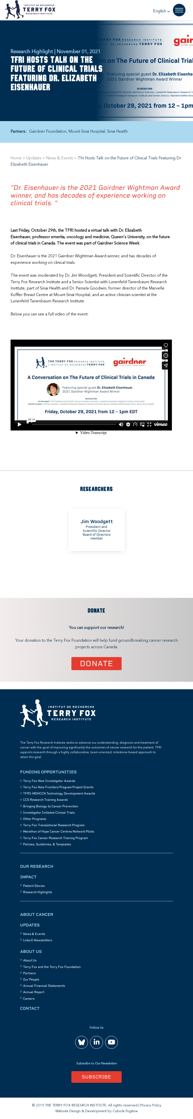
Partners (29, 973)
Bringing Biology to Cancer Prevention (50, 806)
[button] (161, 11)
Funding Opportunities (48, 772)
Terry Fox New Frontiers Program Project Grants (58, 787)
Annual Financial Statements (44, 986)
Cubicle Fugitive (125, 1111)
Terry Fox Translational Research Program (53, 825)
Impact (28, 877)
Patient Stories (34, 886)
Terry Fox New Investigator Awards (49, 781)
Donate (96, 663)
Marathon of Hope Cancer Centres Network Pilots (58, 831)
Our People (31, 979)
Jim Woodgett (96, 521)
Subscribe (96, 1076)
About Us (31, 951)
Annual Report (33, 992)
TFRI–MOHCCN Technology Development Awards (59, 793)
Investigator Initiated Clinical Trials (49, 812)
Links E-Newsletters (37, 940)
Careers (28, 998)
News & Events (59, 158)
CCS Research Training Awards (45, 800)
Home (16, 158)
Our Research (36, 866)
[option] (96, 530)
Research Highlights (37, 892)
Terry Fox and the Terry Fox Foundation (52, 967)
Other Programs (34, 819)
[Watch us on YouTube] (111, 1042)
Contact (30, 1008)
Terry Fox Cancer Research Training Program (55, 838)
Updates (33, 158)
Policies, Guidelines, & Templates (47, 844)
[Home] (57, 726)
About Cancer (36, 914)
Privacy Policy (150, 1105)
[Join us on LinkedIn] (96, 1042)
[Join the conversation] (81, 1042)
